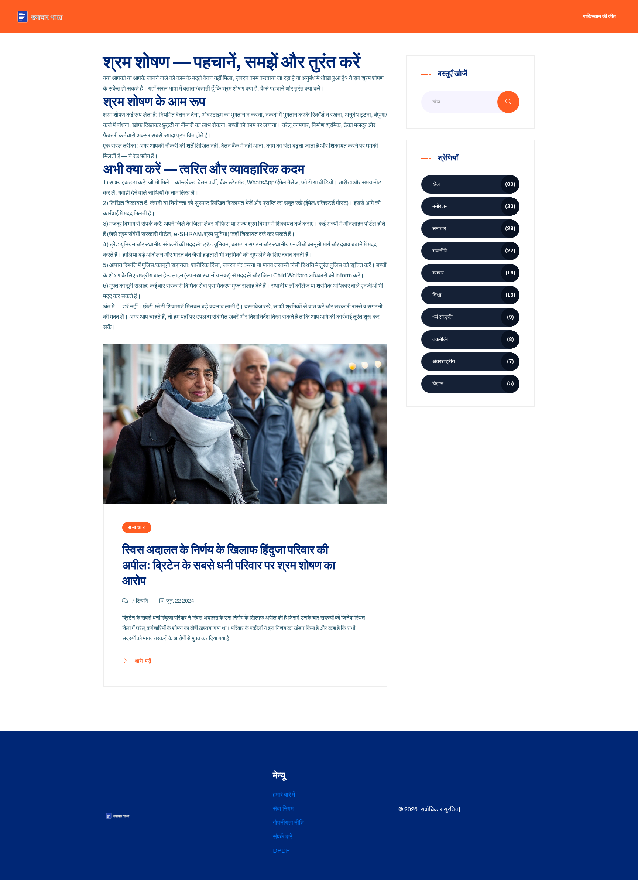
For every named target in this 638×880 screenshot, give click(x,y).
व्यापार (473, 273)
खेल (473, 184)
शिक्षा (473, 295)
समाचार (137, 527)
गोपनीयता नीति (288, 822)
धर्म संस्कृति (473, 317)
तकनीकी (473, 339)
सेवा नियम (283, 808)
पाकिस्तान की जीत (599, 16)
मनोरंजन (473, 206)
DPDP (281, 850)
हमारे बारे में (284, 794)
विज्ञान (473, 383)
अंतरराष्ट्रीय (473, 361)
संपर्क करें (282, 836)
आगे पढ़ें (142, 661)
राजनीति (473, 250)
